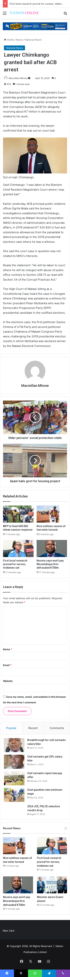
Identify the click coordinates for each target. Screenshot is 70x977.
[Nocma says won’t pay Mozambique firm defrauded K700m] (52, 548)
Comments (57, 728)
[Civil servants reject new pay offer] (14, 778)
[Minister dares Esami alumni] (52, 884)
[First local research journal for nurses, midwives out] (18, 548)
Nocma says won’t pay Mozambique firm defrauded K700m (50, 564)
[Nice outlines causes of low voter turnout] (52, 514)
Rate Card (8, 930)
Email (7, 665)
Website (8, 680)
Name (7, 649)
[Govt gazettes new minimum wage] (14, 795)
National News (33, 39)
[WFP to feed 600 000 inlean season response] (18, 514)
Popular (11, 728)
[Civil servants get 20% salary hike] (14, 762)
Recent (33, 728)
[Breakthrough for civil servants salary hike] (14, 745)
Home (10, 39)
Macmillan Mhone (18, 78)
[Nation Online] (24, 13)
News (19, 39)
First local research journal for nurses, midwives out (15, 564)
